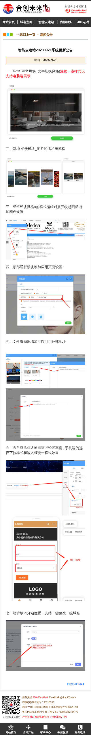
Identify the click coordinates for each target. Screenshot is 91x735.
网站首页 (8, 22)
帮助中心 (45, 732)
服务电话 (80, 732)
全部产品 (28, 732)
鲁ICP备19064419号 (33, 712)
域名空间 (26, 22)
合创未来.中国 (59, 716)
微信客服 (62, 732)
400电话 (83, 22)
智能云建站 (46, 22)
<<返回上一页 (25, 34)
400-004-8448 (40, 697)
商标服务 (66, 22)
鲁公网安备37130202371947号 (61, 712)
